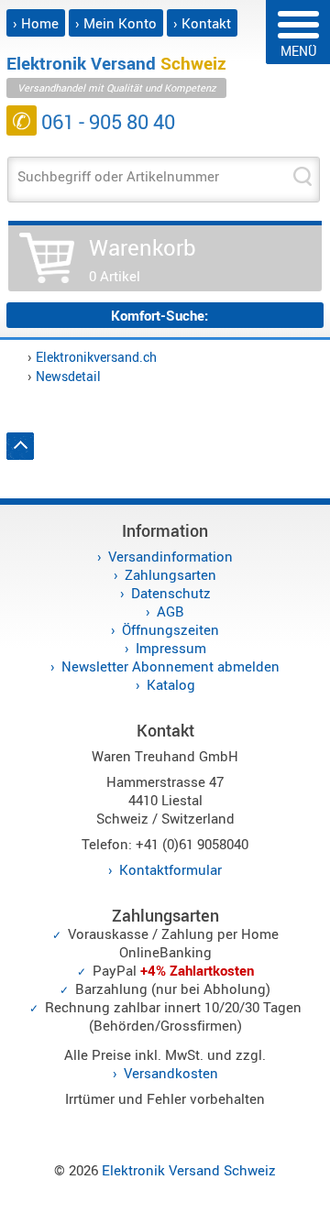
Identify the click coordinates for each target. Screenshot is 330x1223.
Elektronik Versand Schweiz (189, 1170)
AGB (170, 611)
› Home (36, 23)
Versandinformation (170, 556)
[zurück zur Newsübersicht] (20, 454)
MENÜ (298, 51)
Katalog (171, 684)
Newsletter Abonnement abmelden (170, 666)
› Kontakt (202, 23)
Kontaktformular (170, 869)
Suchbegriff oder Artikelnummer (118, 176)
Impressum (171, 648)
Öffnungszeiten (170, 629)
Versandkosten (171, 1073)
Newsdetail (68, 376)
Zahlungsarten (170, 574)
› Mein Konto (116, 23)
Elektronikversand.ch (96, 357)
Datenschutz (171, 593)
